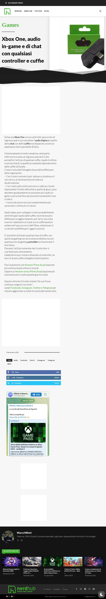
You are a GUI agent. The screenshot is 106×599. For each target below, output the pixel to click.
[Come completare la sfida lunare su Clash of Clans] (93, 561)
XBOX (9, 364)
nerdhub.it (62, 596)
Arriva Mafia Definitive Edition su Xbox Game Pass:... (52, 571)
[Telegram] (85, 589)
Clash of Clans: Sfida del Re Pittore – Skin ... (72, 571)
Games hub (28, 11)
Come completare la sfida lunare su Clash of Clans (93, 571)
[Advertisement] (31, 110)
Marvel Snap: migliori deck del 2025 (11, 570)
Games (10, 25)
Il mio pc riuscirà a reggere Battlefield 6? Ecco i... (31, 571)
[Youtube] (94, 589)
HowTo (32, 360)
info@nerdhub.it (90, 596)
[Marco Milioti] (8, 537)
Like (57, 372)
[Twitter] (89, 589)
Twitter (37, 287)
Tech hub (38, 11)
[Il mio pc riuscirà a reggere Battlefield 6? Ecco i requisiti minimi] (31, 561)
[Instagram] (22, 540)
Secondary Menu (15, 3)
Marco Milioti (24, 533)
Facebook (16, 287)
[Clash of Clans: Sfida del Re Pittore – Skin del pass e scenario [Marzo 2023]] (72, 561)
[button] (100, 11)
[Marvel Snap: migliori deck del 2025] (11, 561)
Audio (16, 360)
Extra (46, 11)
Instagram (27, 287)
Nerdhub (18, 11)
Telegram (48, 287)
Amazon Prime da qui (35, 264)
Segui (57, 378)
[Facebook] (18, 540)
